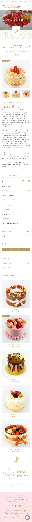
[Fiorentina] (16, 74)
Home (10, 45)
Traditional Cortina (16, 414)
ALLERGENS (7, 268)
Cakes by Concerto (17, 45)
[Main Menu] (28, 6)
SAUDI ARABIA (22, 1)
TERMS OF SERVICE (10, 497)
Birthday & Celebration (16, 47)
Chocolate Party (16, 379)
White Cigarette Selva (16, 449)
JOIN (24, 483)
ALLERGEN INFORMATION (19, 499)
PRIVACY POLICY (14, 495)
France (14, 1)
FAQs (25, 497)
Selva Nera (16, 310)
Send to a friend (23, 51)
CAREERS (20, 497)
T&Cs (21, 495)
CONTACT (8, 499)
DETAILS (6, 259)
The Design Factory (23, 517)
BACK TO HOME (9, 51)
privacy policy (9, 486)
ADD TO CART (16, 249)
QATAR (29, 1)
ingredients (8, 263)
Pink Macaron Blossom (16, 345)
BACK (17, 55)
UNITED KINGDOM (6, 1)
